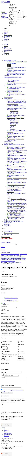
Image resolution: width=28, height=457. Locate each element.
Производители (8, 36)
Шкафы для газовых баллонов (12, 220)
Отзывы (6, 37)
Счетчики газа (7, 141)
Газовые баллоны (8, 143)
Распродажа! (7, 225)
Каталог (6, 32)
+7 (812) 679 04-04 (5, 1)
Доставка (6, 39)
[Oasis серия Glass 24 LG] (11, 298)
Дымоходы (6, 224)
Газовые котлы (8, 98)
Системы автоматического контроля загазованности (13, 261)
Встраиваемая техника (10, 60)
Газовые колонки (8, 97)
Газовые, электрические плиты (12, 85)
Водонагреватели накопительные (12, 77)
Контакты (6, 40)
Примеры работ (8, 35)
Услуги (5, 33)
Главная (6, 30)
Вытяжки (6, 75)
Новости (6, 430)
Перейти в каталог (5, 242)
